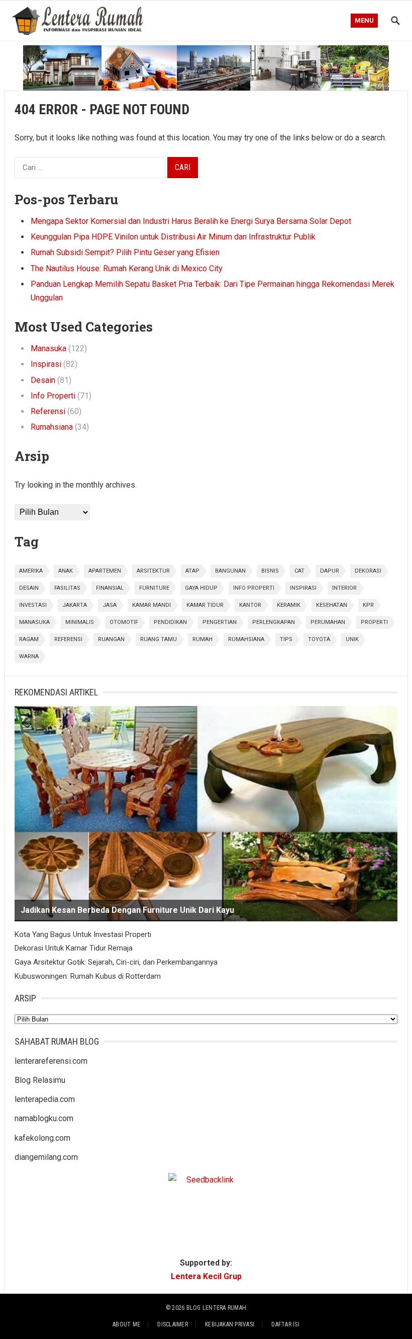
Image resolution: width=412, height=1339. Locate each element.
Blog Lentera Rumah (216, 1307)
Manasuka (48, 348)
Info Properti (53, 396)
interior (344, 588)
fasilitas (67, 588)
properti (374, 622)
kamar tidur (205, 605)
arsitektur (153, 571)
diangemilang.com (46, 1157)
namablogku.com (44, 1118)
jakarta (74, 605)
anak (65, 571)
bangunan (230, 571)
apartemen (104, 571)
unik (352, 639)
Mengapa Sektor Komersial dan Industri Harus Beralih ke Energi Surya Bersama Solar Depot (191, 221)
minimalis (79, 622)
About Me (126, 1324)
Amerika (31, 571)
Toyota (319, 639)
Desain (43, 380)
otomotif (124, 622)
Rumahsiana (52, 427)
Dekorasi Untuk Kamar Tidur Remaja (74, 948)
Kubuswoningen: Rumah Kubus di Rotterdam (88, 976)
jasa (109, 605)
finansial (110, 588)
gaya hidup (201, 588)
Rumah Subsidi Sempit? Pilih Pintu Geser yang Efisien (125, 252)
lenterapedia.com (45, 1099)
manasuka (34, 622)
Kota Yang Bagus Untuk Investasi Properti (83, 934)
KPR (368, 605)
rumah (202, 639)
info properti (253, 588)
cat (299, 571)
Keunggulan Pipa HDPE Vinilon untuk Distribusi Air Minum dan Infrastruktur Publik (173, 237)
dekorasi (368, 571)
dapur (329, 571)
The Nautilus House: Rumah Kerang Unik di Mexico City (127, 268)
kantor (250, 605)
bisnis (270, 571)
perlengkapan (273, 622)
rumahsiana (246, 639)
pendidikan (170, 622)
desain (29, 588)
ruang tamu (158, 639)
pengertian (219, 622)
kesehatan (331, 605)
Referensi (48, 411)
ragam (29, 639)
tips (286, 639)
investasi (33, 605)
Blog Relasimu (40, 1080)
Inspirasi (46, 364)
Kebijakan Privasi (229, 1324)
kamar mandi (151, 605)
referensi (68, 639)
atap (192, 571)
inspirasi (303, 588)
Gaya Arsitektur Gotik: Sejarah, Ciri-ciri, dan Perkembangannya (116, 962)
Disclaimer (172, 1324)
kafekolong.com (42, 1138)
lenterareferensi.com (51, 1061)
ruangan (111, 639)
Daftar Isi (285, 1324)
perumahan (328, 622)
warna (29, 656)
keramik (288, 605)
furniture (154, 588)
